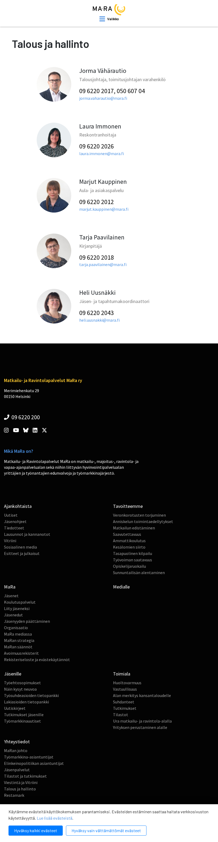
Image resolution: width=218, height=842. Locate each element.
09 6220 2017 (96, 91)
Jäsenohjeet (15, 521)
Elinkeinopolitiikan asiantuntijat (34, 763)
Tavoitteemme (128, 506)
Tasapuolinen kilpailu (132, 553)
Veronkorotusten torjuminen (139, 515)
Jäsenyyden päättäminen (27, 621)
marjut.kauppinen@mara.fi (103, 209)
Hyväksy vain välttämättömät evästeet (106, 830)
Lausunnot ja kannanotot (27, 534)
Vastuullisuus (125, 689)
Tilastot (120, 714)
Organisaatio (16, 627)
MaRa (9, 587)
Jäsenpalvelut (17, 769)
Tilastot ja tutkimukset (25, 776)
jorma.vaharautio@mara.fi (103, 98)
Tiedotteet (14, 527)
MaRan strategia (19, 640)
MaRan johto (15, 750)
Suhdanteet (123, 701)
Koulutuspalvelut (20, 602)
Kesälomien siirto (129, 547)
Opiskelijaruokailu (129, 566)
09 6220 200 (25, 417)
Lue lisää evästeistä (54, 817)
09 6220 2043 (96, 313)
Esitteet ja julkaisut (22, 553)
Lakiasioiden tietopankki (26, 701)
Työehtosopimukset (22, 682)
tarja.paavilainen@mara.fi (103, 264)
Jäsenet (11, 595)
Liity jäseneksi (17, 608)
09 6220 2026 (96, 146)
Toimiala (121, 674)
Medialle (121, 587)
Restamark (14, 795)
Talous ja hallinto (20, 788)
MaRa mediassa (18, 634)
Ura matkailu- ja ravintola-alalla (142, 721)
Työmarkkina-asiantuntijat (28, 757)
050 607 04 (131, 91)
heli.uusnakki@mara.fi (99, 320)
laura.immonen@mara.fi (101, 153)
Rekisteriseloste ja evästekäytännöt (37, 659)
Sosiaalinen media (20, 547)
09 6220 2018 (96, 257)
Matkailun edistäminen (134, 527)
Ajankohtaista (18, 506)
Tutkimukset (124, 708)
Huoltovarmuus (127, 682)
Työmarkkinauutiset (22, 721)
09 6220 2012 (96, 202)
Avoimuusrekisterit (21, 653)
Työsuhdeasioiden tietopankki (31, 695)
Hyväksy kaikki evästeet (35, 830)
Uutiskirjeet (15, 708)
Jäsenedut (13, 614)
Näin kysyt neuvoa (20, 689)
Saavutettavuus (127, 534)
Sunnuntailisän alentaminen (139, 572)
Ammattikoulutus (129, 540)
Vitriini (10, 540)
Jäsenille (12, 674)
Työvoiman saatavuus (132, 559)
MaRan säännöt (18, 646)
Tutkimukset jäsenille (24, 714)
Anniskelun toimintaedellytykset (143, 521)
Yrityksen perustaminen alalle (140, 727)
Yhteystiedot (17, 742)
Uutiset (11, 515)
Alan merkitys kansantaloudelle (142, 695)
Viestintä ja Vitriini (20, 782)
